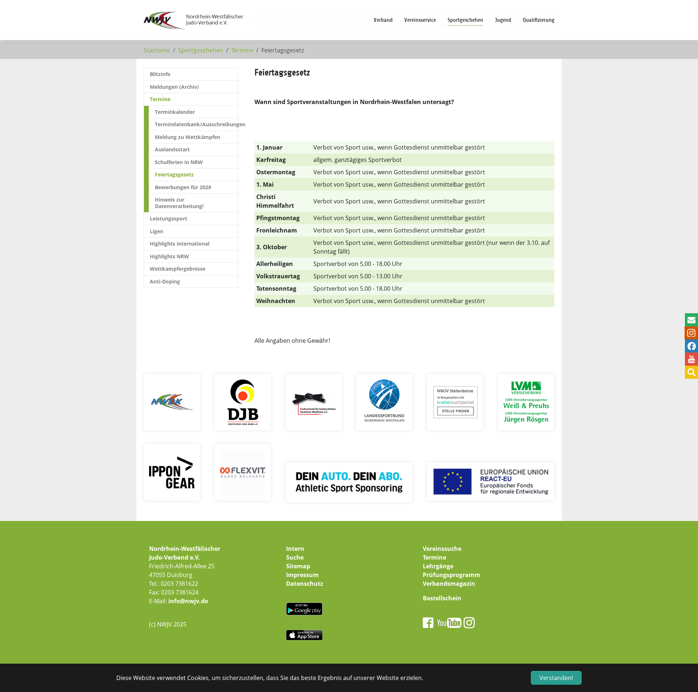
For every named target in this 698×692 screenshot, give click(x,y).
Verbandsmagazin (449, 584)
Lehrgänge (438, 566)
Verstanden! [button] (556, 678)
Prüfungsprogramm (451, 575)
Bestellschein (442, 598)
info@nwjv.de (188, 601)
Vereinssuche (442, 549)
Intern (295, 549)
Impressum (302, 575)
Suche (295, 557)
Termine (434, 557)
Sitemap (298, 566)
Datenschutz (304, 584)
